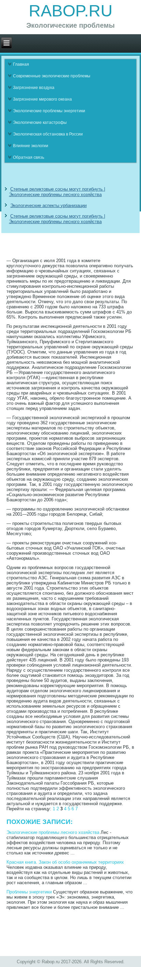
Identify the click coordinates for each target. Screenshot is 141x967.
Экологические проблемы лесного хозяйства (53, 832)
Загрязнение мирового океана (42, 99)
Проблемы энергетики (29, 891)
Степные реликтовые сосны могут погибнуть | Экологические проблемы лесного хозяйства (57, 191)
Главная (21, 64)
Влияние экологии (30, 145)
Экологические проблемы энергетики (49, 110)
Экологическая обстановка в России (48, 134)
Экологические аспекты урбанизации (48, 205)
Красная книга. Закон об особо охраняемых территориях (65, 862)
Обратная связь (28, 157)
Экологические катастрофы (40, 122)
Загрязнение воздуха (33, 87)
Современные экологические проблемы (51, 76)
